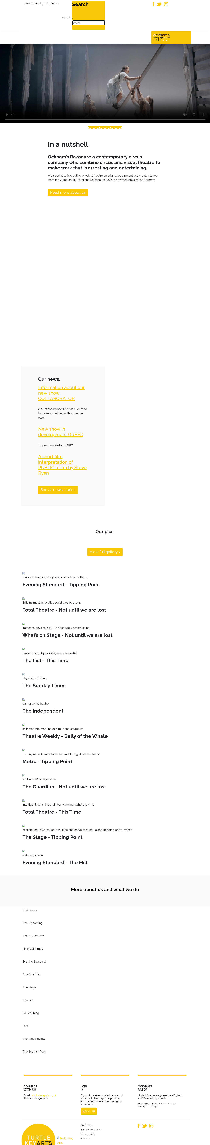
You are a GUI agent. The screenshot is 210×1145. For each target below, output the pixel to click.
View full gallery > (105, 552)
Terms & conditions (91, 1129)
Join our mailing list (36, 3)
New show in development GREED (60, 431)
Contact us (86, 1125)
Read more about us (68, 192)
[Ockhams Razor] (167, 37)
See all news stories (57, 490)
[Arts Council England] (65, 1140)
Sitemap (85, 1138)
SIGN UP (88, 1111)
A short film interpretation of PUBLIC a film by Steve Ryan (62, 465)
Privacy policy (88, 1134)
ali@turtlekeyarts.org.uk (44, 1095)
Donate (54, 3)
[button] (203, 1138)
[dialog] (66, 15)
